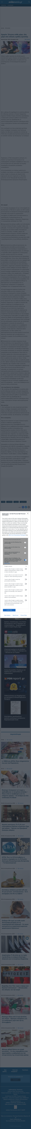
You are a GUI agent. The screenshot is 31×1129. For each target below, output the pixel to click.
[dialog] (15, 564)
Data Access (15, 615)
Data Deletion (7, 615)
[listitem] (15, 539)
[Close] (28, 514)
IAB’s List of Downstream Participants (17, 535)
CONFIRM (9, 610)
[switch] (25, 542)
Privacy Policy (24, 615)
